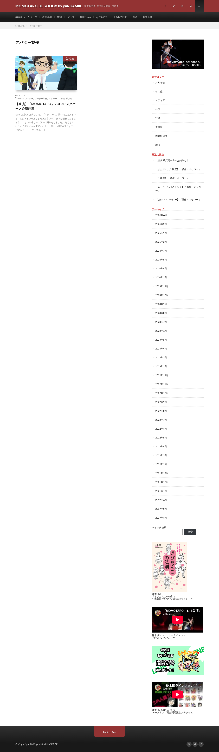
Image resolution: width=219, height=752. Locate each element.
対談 (157, 118)
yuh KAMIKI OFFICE (47, 744)
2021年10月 (161, 482)
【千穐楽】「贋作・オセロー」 (172, 178)
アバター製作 (41, 98)
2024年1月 (161, 277)
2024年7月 (161, 250)
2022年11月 (161, 384)
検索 (190, 531)
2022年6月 (161, 428)
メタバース (54, 98)
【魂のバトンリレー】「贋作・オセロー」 (178, 199)
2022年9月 (161, 401)
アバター (29, 98)
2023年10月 (161, 295)
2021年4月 (161, 490)
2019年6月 (161, 499)
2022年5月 (161, 437)
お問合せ (147, 17)
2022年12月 (161, 375)
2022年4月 (161, 446)
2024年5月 (161, 259)
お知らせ (160, 82)
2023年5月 (161, 339)
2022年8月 (161, 410)
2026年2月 (161, 223)
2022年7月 (161, 419)
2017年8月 (161, 508)
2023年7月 (161, 321)
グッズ (70, 17)
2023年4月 (161, 348)
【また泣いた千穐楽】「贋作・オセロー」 (178, 169)
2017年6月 (161, 517)
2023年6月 (161, 330)
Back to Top (109, 732)
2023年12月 (161, 286)
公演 (71, 58)
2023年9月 (161, 304)
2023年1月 (161, 366)
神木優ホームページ (26, 17)
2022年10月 (161, 393)
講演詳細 (47, 17)
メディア (160, 100)
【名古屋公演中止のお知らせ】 (172, 160)
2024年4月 (161, 268)
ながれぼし (102, 17)
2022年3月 (161, 455)
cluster (21, 98)
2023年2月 (161, 357)
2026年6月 (161, 215)
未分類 (159, 126)
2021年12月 (161, 473)
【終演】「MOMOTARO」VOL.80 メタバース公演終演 (45, 106)
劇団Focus (85, 17)
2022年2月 (161, 464)
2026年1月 (161, 232)
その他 (159, 91)
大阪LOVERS (120, 17)
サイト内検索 (159, 527)
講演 (157, 144)
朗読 (135, 17)
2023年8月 (161, 312)
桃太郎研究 (161, 135)
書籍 (59, 17)
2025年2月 (161, 241)
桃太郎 (69, 98)
